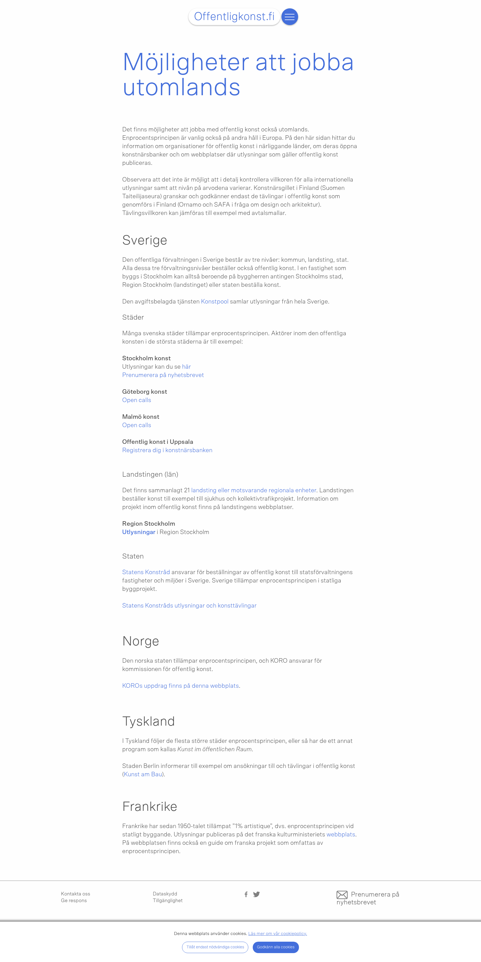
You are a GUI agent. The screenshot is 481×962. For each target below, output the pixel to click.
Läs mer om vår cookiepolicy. (277, 933)
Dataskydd (165, 894)
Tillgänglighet (168, 900)
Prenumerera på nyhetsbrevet (368, 898)
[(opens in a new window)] (246, 894)
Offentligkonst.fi (234, 16)
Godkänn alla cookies (276, 947)
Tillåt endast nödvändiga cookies (215, 947)
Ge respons (74, 900)
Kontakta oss (75, 894)
